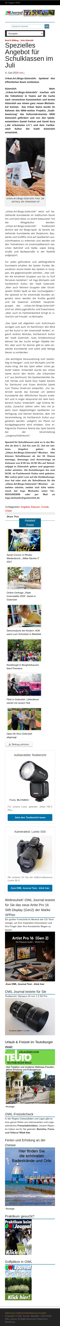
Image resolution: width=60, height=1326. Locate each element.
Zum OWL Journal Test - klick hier (30, 888)
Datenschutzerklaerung (27, 1313)
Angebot (25, 506)
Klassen (35, 506)
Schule (45, 506)
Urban (8, 510)
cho (21, 72)
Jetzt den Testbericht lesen (30, 817)
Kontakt (42, 1313)
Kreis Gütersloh (27, 40)
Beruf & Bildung (11, 40)
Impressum (10, 1313)
